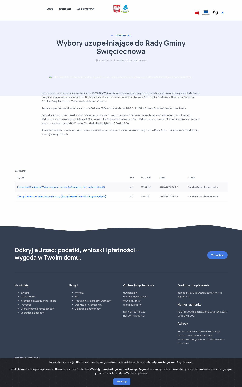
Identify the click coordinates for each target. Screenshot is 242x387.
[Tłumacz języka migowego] (215, 12)
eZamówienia (28, 296)
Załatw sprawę (86, 8)
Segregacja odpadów (32, 312)
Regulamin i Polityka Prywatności (93, 300)
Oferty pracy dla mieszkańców (37, 308)
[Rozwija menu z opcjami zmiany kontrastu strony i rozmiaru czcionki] (222, 13)
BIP (76, 296)
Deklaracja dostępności (88, 308)
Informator (65, 8)
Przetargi (26, 304)
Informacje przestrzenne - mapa (38, 300)
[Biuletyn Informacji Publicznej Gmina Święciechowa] (197, 12)
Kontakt (79, 292)
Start (50, 8)
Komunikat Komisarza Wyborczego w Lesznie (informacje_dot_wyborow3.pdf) (61, 187)
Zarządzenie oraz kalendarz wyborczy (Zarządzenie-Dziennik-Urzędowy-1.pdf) (61, 196)
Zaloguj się (217, 255)
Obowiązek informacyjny (88, 304)
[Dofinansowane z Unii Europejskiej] (206, 12)
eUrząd (25, 292)
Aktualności (123, 35)
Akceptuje (122, 381)
